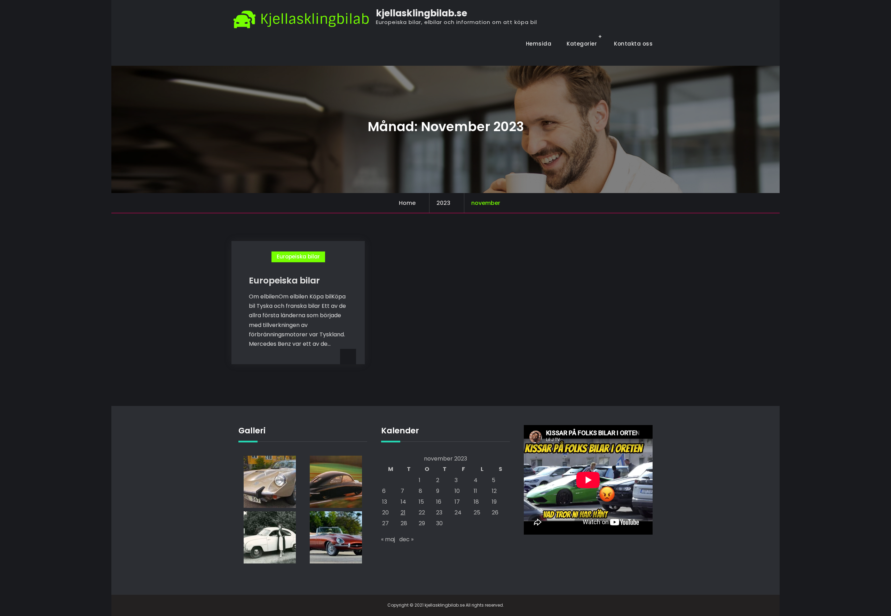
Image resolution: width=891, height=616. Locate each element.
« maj (388, 539)
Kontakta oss (633, 43)
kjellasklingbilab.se (421, 13)
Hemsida (539, 43)
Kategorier (582, 43)
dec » (406, 539)
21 (403, 513)
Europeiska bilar (298, 256)
